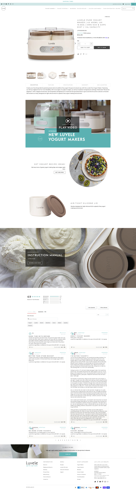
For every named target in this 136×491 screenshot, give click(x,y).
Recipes (62, 464)
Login (128, 4)
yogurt (30, 322)
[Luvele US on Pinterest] (8, 4)
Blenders (79, 469)
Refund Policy (46, 474)
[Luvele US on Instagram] (10, 4)
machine (48, 322)
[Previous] (27, 43)
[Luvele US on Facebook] (3, 4)
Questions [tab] (40, 311)
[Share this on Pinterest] (84, 54)
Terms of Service (47, 476)
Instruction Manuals (64, 469)
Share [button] (32, 347)
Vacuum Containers (81, 474)
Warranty (45, 469)
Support (62, 472)
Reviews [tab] (30, 311)
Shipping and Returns (47, 467)
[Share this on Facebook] (81, 54)
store (54, 322)
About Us (45, 464)
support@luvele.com (101, 478)
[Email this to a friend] (86, 54)
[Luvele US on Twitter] (1, 4)
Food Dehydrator (81, 476)
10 (77, 440)
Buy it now (102, 47)
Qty (78, 40)
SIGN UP (68, 454)
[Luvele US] (3, 8)
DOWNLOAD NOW (35, 263)
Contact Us (45, 479)
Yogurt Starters (80, 467)
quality (66, 322)
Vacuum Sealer (80, 472)
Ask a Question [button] (91, 307)
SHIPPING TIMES (68, 1)
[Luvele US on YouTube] (6, 4)
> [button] (80, 440)
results (30, 325)
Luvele (36, 322)
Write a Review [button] (104, 307)
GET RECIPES (59, 172)
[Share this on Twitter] (78, 54)
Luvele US (32, 487)
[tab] (34, 85)
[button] (50, 8)
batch (41, 322)
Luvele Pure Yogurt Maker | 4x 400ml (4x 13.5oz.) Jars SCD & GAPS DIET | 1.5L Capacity (47, 345)
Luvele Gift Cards (64, 467)
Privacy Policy (46, 472)
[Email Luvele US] (12, 4)
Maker (59, 322)
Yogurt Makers (80, 464)
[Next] (75, 43)
